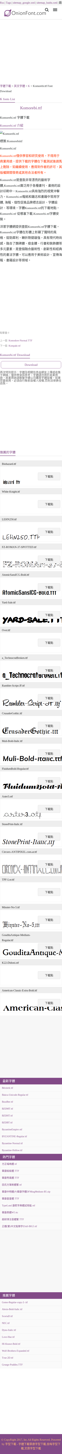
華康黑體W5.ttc (10, 1212)
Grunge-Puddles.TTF (12, 1364)
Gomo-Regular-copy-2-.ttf (15, 1302)
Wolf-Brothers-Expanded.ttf (15, 1351)
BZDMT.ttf (7, 1108)
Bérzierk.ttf (7, 1088)
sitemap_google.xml (24, 2)
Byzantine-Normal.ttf (12, 1143)
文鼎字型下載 (32, 1448)
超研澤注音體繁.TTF (13, 1219)
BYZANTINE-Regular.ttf (14, 1136)
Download (31, 364)
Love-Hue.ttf (8, 1337)
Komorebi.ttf (31, 108)
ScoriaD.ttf (7, 1316)
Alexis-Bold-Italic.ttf (12, 1309)
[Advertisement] (31, 52)
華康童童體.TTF (10, 1198)
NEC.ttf (6, 1323)
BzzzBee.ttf (7, 1102)
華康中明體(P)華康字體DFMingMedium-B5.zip (26, 1191)
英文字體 (19, 86)
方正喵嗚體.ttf (9, 1164)
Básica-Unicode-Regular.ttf (15, 1095)
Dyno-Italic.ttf (9, 1330)
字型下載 (10, 1444)
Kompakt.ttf (14, 345)
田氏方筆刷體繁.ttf (12, 1184)
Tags (8, 2)
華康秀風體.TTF (10, 1178)
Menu (54, 7)
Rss (2, 2)
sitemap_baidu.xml (47, 2)
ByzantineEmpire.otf (12, 1129)
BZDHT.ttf (7, 1115)
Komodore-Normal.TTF (20, 340)
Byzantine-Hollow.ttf (12, 1150)
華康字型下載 (37, 1444)
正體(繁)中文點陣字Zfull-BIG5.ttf (19, 1226)
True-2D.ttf (7, 1357)
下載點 (49, 476)
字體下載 (5, 86)
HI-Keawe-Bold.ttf (11, 1344)
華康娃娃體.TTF (10, 1171)
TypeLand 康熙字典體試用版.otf (18, 1205)
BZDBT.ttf (7, 1122)
